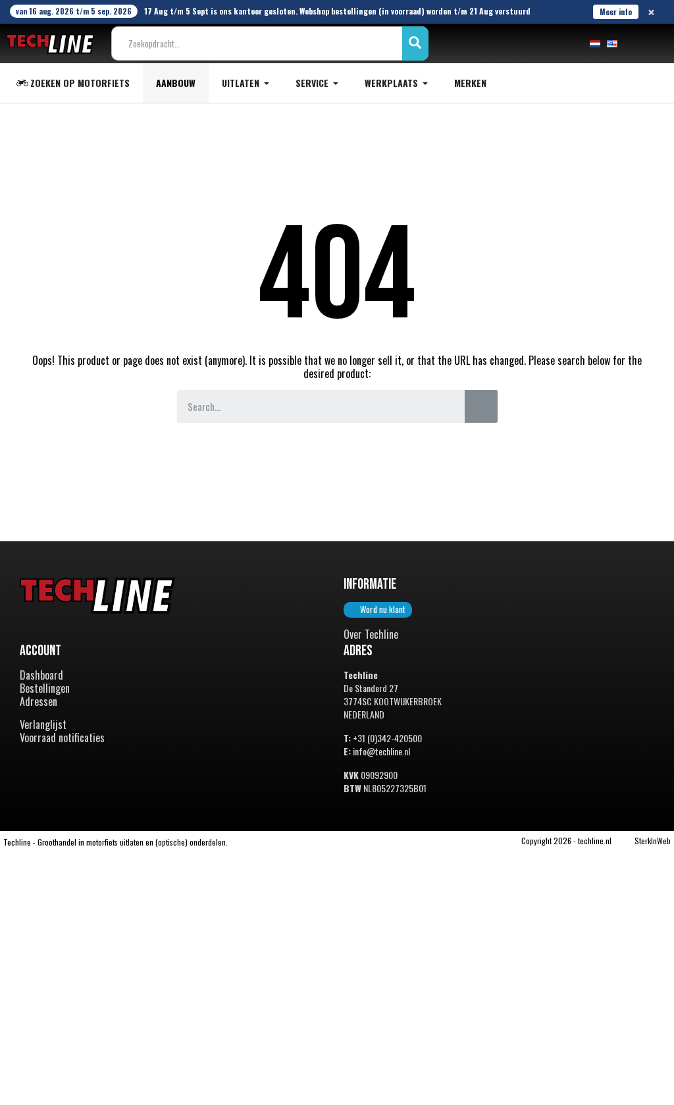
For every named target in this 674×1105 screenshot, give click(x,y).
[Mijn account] (637, 43)
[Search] (481, 406)
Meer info (616, 11)
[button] (378, 610)
